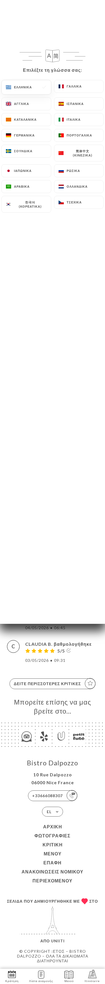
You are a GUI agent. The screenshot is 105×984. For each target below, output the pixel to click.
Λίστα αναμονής (41, 981)
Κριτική (53, 844)
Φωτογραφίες (52, 835)
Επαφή (52, 862)
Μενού (53, 853)
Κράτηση (12, 981)
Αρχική (52, 826)
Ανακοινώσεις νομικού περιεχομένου (52, 876)
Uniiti (58, 940)
